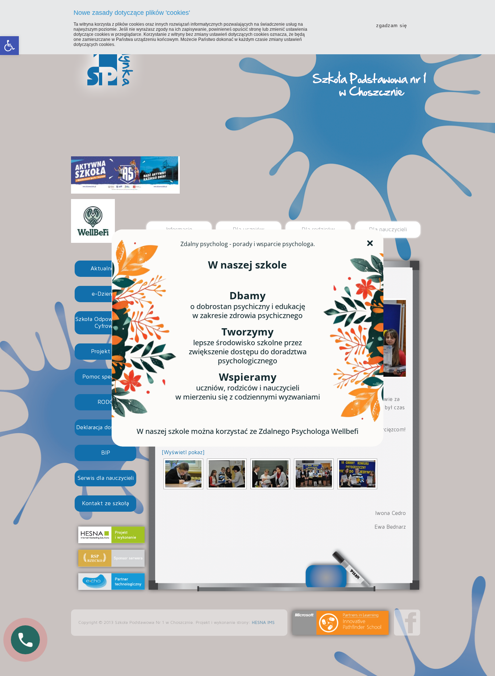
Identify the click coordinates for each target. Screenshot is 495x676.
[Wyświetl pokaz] (183, 452)
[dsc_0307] (270, 473)
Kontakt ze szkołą (105, 503)
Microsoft (340, 623)
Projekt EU (105, 351)
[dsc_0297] (227, 473)
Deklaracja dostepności (105, 427)
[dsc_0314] (314, 473)
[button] (9, 45)
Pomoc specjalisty (105, 377)
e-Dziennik (106, 294)
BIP (105, 453)
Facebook (407, 622)
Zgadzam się (391, 25)
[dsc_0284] (183, 473)
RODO (105, 402)
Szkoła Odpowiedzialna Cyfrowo (105, 322)
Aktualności (106, 268)
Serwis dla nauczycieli (106, 478)
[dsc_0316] (357, 473)
